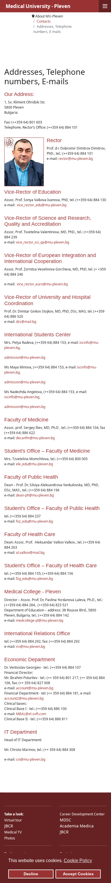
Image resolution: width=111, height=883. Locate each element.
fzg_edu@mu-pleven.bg (34, 578)
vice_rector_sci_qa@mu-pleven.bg (42, 242)
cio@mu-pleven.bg (30, 759)
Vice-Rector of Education (32, 192)
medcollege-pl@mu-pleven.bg (39, 620)
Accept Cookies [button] (78, 874)
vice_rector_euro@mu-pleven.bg (42, 284)
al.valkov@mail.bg (30, 552)
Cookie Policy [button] (78, 860)
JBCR (8, 826)
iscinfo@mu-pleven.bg (21, 397)
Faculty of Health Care (29, 534)
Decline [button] (31, 874)
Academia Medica (77, 826)
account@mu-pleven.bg (34, 688)
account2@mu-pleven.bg (24, 698)
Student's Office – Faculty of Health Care (50, 565)
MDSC (65, 820)
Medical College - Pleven (32, 591)
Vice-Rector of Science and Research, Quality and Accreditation (47, 221)
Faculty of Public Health (31, 477)
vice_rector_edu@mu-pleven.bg (41, 205)
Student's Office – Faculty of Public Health (52, 508)
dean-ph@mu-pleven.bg (35, 495)
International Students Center (37, 334)
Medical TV (13, 832)
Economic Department (29, 659)
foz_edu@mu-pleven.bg (34, 521)
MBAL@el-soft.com (31, 713)
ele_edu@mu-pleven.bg (34, 464)
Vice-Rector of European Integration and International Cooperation (50, 258)
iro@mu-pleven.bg (30, 646)
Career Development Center (82, 814)
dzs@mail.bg (26, 321)
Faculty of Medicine (26, 420)
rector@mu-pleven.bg (75, 158)
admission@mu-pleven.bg (24, 357)
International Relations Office (37, 633)
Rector (54, 140)
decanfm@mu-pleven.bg (35, 437)
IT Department (20, 732)
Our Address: (19, 94)
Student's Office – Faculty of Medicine (47, 451)
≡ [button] (105, 6)
